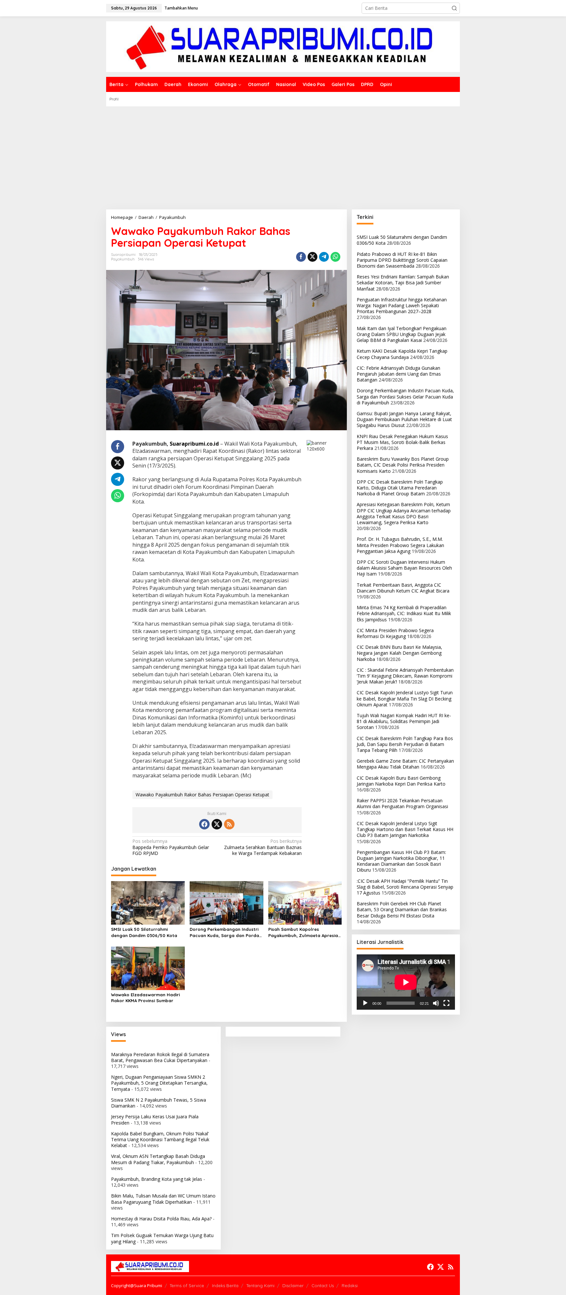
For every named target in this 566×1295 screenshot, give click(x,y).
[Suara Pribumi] (283, 46)
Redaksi (350, 1285)
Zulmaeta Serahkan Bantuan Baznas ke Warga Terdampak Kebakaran (263, 847)
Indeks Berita (225, 1285)
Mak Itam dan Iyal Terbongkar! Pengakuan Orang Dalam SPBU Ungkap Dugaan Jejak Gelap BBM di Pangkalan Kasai (401, 334)
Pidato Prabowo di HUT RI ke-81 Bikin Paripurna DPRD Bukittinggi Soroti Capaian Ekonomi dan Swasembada (402, 260)
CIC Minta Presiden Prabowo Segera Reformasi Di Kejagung (395, 633)
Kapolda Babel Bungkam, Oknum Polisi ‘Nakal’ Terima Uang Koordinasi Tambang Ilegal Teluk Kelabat (160, 1139)
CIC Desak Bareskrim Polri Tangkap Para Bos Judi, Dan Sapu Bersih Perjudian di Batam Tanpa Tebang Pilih (405, 744)
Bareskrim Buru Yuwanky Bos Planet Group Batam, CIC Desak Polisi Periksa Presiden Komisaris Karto (403, 465)
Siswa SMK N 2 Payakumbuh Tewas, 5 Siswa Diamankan (158, 1103)
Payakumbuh (123, 259)
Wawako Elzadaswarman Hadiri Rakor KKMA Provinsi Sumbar (145, 997)
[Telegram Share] (324, 257)
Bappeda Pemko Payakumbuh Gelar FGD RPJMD (170, 847)
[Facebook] (204, 824)
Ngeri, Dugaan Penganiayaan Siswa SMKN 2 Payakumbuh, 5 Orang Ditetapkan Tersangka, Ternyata (159, 1083)
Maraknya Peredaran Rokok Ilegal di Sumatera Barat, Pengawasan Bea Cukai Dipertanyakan (160, 1057)
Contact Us (322, 1285)
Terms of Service (187, 1285)
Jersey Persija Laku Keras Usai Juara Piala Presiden (154, 1119)
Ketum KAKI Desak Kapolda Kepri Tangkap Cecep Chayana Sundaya (402, 354)
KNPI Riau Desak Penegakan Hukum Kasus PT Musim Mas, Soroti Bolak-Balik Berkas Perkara (402, 442)
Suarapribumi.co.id (194, 443)
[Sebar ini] (301, 257)
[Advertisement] (283, 155)
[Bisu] (436, 1003)
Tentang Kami (260, 1285)
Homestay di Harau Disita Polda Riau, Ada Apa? (161, 1218)
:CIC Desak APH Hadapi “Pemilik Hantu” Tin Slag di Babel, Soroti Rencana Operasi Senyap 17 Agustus (405, 887)
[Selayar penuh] (446, 1003)
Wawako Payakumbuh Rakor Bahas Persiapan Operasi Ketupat (202, 794)
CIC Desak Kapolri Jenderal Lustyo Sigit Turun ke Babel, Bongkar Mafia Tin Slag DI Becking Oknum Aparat (405, 698)
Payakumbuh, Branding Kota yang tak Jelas (156, 1179)
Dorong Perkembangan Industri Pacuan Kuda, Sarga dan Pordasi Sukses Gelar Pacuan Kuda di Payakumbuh (226, 932)
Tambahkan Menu (181, 8)
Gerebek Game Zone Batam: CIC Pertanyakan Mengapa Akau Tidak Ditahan (405, 764)
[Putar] (365, 1003)
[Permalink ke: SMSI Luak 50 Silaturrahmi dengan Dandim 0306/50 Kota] (148, 902)
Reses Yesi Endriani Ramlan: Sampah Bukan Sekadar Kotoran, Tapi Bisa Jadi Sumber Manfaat (403, 283)
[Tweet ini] (312, 257)
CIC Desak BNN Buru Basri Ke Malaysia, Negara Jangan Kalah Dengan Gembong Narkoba (399, 653)
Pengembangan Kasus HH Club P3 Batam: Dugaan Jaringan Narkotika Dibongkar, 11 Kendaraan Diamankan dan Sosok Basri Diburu (401, 861)
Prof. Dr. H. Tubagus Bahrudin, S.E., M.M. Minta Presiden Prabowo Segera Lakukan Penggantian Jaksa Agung (400, 545)
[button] (454, 8)
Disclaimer (293, 1285)
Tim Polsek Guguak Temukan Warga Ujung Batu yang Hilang (162, 1238)
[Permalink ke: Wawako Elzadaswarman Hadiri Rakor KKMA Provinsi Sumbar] (148, 968)
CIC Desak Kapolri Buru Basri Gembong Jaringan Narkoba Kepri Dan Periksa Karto (401, 781)
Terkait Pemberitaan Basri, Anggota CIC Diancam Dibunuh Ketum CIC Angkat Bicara (403, 588)
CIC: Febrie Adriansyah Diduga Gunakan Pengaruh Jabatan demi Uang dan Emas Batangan (399, 374)
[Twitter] (217, 824)
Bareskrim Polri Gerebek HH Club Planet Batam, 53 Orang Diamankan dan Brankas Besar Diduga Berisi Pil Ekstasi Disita (402, 909)
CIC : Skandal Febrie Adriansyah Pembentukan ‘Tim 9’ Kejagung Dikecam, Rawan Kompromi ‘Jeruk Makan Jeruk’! (405, 676)
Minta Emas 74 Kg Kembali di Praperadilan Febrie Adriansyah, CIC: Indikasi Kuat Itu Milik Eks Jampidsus (404, 613)
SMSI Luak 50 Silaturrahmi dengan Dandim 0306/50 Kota (144, 932)
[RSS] (229, 824)
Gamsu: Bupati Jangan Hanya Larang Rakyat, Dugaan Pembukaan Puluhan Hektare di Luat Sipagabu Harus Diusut (404, 419)
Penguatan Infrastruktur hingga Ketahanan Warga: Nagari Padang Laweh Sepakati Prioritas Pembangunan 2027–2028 (402, 305)
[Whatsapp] (335, 257)
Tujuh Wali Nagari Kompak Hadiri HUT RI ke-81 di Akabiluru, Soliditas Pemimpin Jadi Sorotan (404, 721)
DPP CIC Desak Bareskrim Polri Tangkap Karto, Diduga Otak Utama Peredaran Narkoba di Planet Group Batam (400, 488)
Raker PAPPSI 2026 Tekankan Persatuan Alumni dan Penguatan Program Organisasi (402, 803)
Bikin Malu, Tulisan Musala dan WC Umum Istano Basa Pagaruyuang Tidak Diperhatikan (163, 1199)
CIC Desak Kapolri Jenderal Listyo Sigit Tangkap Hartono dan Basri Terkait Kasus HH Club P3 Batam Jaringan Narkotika (405, 829)
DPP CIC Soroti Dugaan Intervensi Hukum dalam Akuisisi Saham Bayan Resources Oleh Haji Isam (404, 568)
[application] (406, 982)
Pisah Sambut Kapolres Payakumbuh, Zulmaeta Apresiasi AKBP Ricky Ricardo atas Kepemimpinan (304, 932)
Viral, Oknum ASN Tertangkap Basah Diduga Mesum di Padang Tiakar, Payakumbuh (158, 1159)
